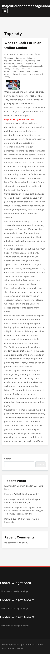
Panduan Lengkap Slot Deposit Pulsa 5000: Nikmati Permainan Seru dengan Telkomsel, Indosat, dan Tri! (23, 510)
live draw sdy (29, 61)
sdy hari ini (20, 69)
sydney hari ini (24, 71)
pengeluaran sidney (17, 66)
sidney (13, 71)
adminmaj (11, 54)
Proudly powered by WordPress (18, 644)
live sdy (20, 63)
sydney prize (16, 74)
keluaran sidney (15, 61)
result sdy (31, 66)
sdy (12, 69)
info (39, 54)
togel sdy (33, 74)
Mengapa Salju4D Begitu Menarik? (21, 494)
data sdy (10, 58)
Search (7, 458)
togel (25, 74)
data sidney (21, 58)
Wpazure (6, 648)
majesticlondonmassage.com (26, 6)
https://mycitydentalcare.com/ (19, 119)
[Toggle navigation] (5, 10)
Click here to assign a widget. (15, 591)
